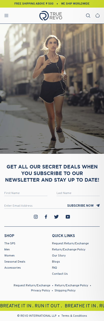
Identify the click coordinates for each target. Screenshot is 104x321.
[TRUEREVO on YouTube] (68, 217)
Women (9, 256)
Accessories (12, 268)
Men (7, 250)
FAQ (54, 268)
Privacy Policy (40, 291)
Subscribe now (80, 206)
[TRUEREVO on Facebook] (45, 217)
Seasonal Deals (14, 262)
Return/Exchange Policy (68, 250)
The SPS (9, 244)
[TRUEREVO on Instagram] (35, 217)
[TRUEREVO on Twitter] (56, 217)
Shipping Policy (65, 291)
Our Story (59, 256)
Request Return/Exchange (70, 244)
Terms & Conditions (74, 316)
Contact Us (60, 274)
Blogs (56, 262)
